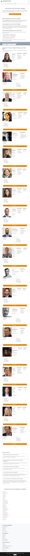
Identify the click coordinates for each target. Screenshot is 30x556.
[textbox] (11, 44)
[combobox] (4, 44)
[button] (15, 60)
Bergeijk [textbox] (4, 44)
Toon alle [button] (22, 78)
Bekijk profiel (14, 70)
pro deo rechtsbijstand (10, 36)
